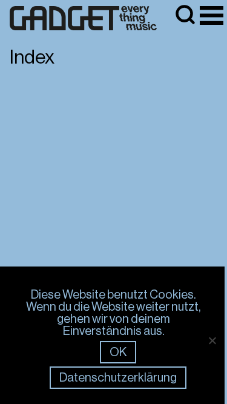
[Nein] (212, 340)
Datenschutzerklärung (118, 378)
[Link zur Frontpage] (83, 18)
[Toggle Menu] (211, 15)
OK (118, 352)
